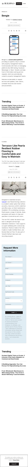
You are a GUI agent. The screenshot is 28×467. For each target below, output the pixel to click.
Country (8, 298)
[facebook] (9, 30)
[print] (25, 30)
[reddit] (16, 30)
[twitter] (14, 30)
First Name (8, 256)
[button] (3, 4)
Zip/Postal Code (9, 292)
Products (4, 11)
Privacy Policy (16, 460)
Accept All (14, 464)
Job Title (8, 286)
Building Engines (17, 19)
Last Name (8, 262)
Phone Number (9, 274)
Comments (8, 304)
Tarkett (17, 166)
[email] (19, 30)
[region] (14, 461)
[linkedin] (11, 30)
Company (7, 280)
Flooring (4, 141)
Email (7, 268)
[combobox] (14, 300)
